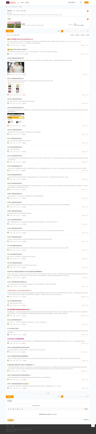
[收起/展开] (88, 11)
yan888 (11, 334)
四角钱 (10, 13)
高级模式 (86, 409)
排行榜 (27, 2)
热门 (13, 35)
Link (15, 409)
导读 (22, 2)
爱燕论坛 (6, 7)
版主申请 (23, 24)
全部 (8, 35)
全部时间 (82, 35)
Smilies (22, 409)
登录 (86, 2)
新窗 (88, 35)
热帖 (15, 35)
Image (13, 409)
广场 (18, 2)
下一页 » (48, 393)
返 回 (59, 31)
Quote (17, 409)
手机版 (7, 426)
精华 (18, 35)
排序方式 (77, 35)
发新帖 (9, 31)
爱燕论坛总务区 (14, 6)
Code (20, 409)
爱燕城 (12, 426)
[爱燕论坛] (11, 2)
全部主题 (72, 35)
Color (11, 409)
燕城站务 (20, 6)
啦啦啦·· (75, 24)
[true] (81, 2)
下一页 (87, 31)
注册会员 (55, 414)
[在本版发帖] (93, 425)
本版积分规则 (86, 419)
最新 (10, 35)
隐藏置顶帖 (87, 39)
